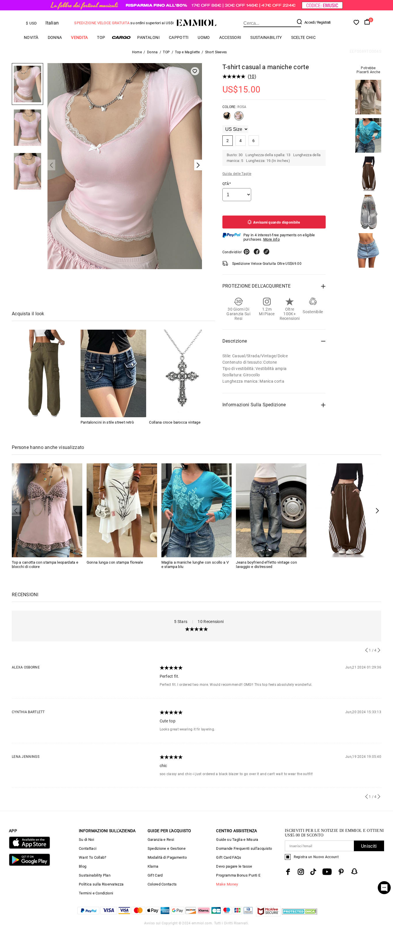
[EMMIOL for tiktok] (313, 872)
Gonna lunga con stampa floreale (115, 562)
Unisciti (369, 846)
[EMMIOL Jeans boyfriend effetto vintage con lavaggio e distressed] (271, 510)
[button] (377, 510)
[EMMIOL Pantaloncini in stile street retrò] (113, 373)
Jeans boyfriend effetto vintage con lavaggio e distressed (266, 564)
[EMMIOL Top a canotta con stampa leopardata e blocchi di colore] (47, 510)
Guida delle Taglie (236, 174)
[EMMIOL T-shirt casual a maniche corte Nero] (227, 118)
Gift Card (155, 875)
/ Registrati (323, 22)
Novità (31, 37)
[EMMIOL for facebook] (288, 872)
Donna (55, 37)
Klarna (153, 866)
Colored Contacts (162, 884)
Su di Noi (86, 839)
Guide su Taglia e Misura (237, 839)
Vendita (79, 37)
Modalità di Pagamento (167, 857)
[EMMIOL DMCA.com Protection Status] (299, 914)
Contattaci (87, 848)
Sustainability (266, 37)
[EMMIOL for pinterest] (341, 872)
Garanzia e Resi (161, 839)
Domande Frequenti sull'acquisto (244, 848)
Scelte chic (303, 37)
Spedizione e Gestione (167, 848)
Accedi (309, 22)
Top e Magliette (187, 52)
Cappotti (178, 37)
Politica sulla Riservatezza (101, 884)
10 (252, 76)
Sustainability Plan (94, 875)
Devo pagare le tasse (234, 866)
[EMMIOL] (44, 373)
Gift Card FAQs (228, 857)
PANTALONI (148, 37)
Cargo (121, 37)
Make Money (227, 884)
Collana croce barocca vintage (175, 422)
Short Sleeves (216, 52)
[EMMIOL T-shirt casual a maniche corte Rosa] (239, 118)
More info (271, 239)
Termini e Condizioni (96, 893)
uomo (204, 37)
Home (137, 52)
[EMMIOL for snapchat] (354, 871)
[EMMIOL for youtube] (327, 872)
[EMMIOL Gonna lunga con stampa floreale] (122, 510)
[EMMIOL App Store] (29, 847)
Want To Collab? (92, 857)
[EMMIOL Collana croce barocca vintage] (182, 373)
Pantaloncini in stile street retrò (107, 422)
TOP (101, 37)
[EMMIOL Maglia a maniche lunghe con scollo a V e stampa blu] (196, 510)
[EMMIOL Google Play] (29, 864)
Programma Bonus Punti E (238, 875)
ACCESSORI (230, 37)
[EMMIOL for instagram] (301, 872)
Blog (82, 866)
